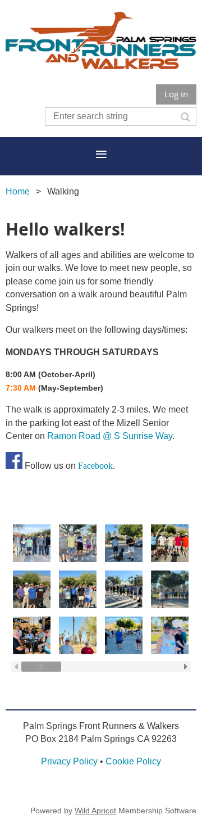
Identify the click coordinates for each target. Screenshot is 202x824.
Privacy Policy (69, 761)
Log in (176, 93)
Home (18, 191)
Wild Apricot (95, 810)
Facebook (95, 465)
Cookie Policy (133, 761)
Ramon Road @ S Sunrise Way (109, 436)
